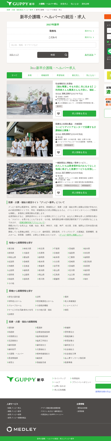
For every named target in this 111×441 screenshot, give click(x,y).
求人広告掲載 (60, 390)
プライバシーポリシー (81, 382)
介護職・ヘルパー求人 (48, 4)
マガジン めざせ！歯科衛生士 (52, 411)
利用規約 (76, 378)
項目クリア (14, 55)
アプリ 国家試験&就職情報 (50, 408)
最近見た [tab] (76, 75)
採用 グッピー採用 (14, 414)
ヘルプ (57, 382)
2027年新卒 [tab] (52, 24)
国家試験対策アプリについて (32, 222)
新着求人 (64, 4)
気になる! (75, 4)
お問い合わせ (60, 386)
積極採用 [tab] (45, 75)
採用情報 (81, 411)
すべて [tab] (14, 75)
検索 (53, 55)
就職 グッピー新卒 (14, 411)
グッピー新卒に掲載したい (71, 235)
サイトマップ (60, 378)
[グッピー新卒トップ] (21, 4)
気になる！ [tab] (91, 75)
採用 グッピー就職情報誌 (17, 418)
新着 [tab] (30, 75)
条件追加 (89, 55)
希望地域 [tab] (60, 75)
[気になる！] (58, 114)
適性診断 (85, 4)
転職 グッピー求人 (14, 408)
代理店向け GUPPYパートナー (52, 414)
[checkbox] (108, 42)
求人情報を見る (79, 113)
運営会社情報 (82, 408)
